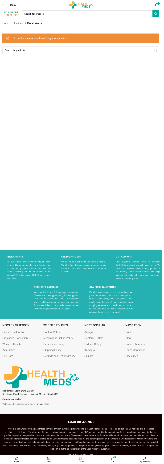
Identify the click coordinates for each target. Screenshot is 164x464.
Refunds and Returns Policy (59, 356)
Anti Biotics (8, 350)
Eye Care (7, 356)
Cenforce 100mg (93, 338)
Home (5, 23)
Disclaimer (131, 356)
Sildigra (88, 356)
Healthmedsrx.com (94, 429)
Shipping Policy (52, 350)
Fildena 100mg (93, 344)
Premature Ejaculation (15, 338)
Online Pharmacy (135, 344)
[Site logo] (81, 4)
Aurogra (89, 332)
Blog (128, 338)
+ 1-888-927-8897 (10, 15)
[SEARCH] (155, 13)
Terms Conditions (135, 350)
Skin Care (18, 23)
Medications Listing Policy (58, 338)
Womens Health (11, 344)
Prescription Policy (54, 344)
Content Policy (51, 332)
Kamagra (89, 350)
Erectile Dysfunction (13, 332)
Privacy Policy (42, 404)
